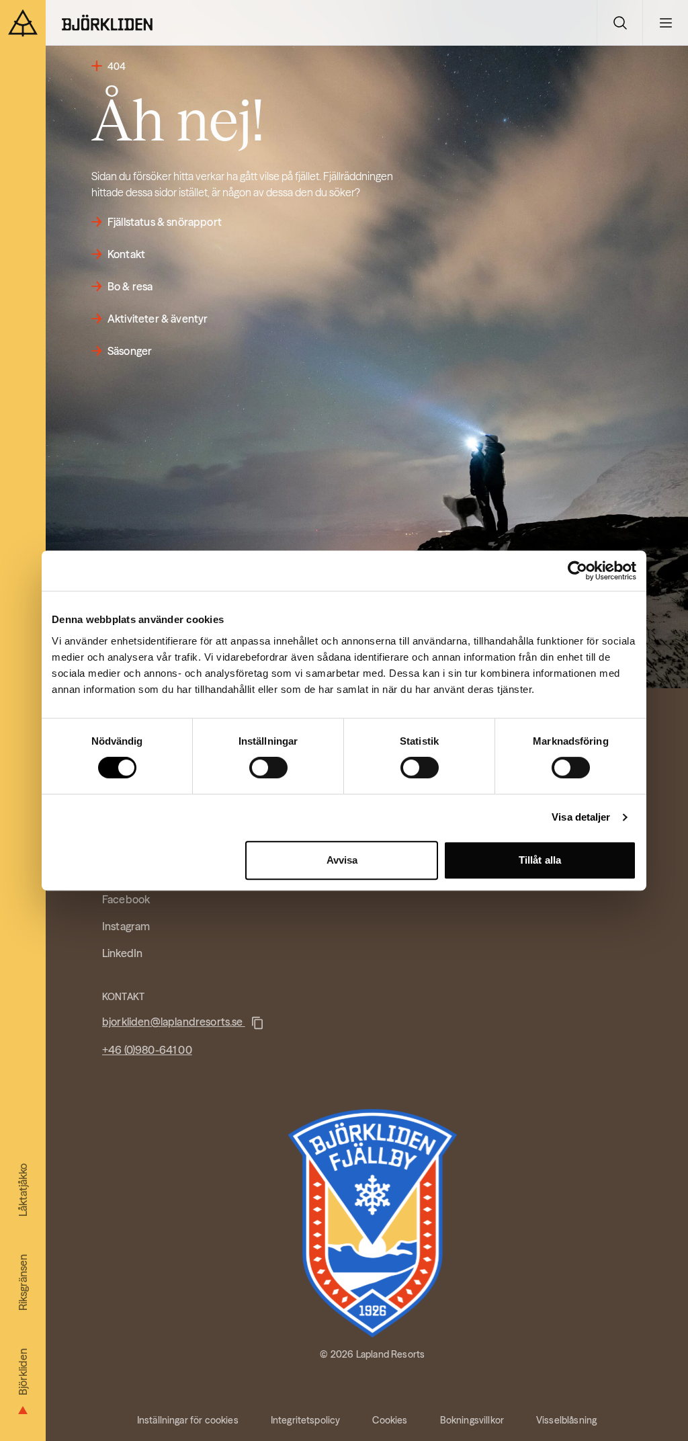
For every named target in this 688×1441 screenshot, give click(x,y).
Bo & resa (130, 286)
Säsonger (130, 351)
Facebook (126, 899)
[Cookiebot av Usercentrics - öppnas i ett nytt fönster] (577, 571)
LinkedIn (122, 953)
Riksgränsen (23, 1282)
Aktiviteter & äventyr (158, 318)
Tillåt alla (540, 860)
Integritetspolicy (306, 1420)
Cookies (389, 1420)
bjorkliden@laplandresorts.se (173, 1021)
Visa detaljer (581, 817)
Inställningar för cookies (188, 1420)
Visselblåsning (566, 1420)
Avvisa (342, 860)
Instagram (126, 926)
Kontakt (126, 254)
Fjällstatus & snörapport (165, 222)
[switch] (268, 767)
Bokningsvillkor (472, 1420)
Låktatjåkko (23, 1190)
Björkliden (23, 1371)
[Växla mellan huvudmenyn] (665, 23)
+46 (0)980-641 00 (147, 1050)
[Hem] (107, 23)
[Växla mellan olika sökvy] (619, 23)
